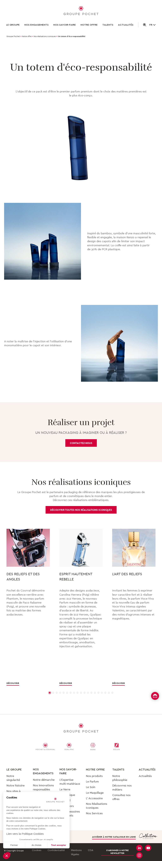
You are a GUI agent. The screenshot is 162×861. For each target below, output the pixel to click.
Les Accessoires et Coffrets (69, 813)
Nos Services (94, 813)
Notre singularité (13, 778)
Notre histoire (15, 785)
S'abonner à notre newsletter (117, 852)
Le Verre (64, 789)
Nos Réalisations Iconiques (96, 805)
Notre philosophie (119, 778)
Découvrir (12, 683)
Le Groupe (13, 25)
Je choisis (36, 845)
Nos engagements (36, 25)
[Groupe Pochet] (81, 11)
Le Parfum (92, 781)
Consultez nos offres (121, 797)
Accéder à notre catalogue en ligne (114, 836)
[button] (6, 855)
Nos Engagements (43, 771)
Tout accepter (58, 845)
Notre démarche (44, 780)
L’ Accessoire (94, 798)
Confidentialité (56, 850)
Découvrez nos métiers (122, 787)
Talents (107, 25)
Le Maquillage (95, 792)
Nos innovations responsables (43, 787)
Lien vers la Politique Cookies (25, 833)
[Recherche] (142, 24)
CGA (90, 850)
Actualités (125, 25)
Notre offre (89, 25)
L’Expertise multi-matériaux (69, 781)
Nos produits (94, 776)
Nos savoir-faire (64, 25)
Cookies (36, 850)
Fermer (14, 845)
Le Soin (90, 787)
